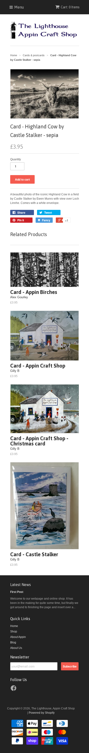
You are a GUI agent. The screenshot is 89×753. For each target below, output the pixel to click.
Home (14, 626)
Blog (13, 642)
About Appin (18, 637)
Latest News (20, 584)
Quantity (15, 159)
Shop (13, 631)
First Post (16, 592)
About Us (16, 648)
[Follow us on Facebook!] (14, 689)
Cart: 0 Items (70, 7)
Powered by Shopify (42, 712)
